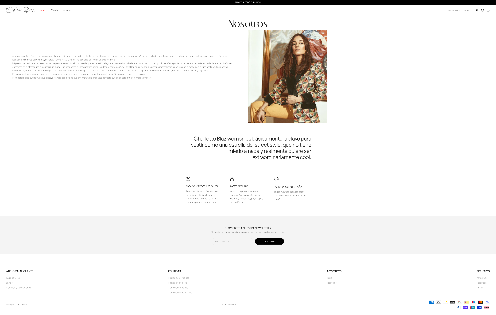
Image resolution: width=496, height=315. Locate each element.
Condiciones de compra (180, 292)
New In (43, 10)
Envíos (9, 282)
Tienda (54, 10)
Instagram (481, 277)
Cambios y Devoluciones (18, 287)
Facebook (481, 282)
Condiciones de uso (178, 287)
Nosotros (67, 10)
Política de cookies (177, 282)
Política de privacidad (178, 277)
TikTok (479, 287)
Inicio (329, 277)
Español (466, 10)
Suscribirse (269, 241)
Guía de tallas (13, 277)
